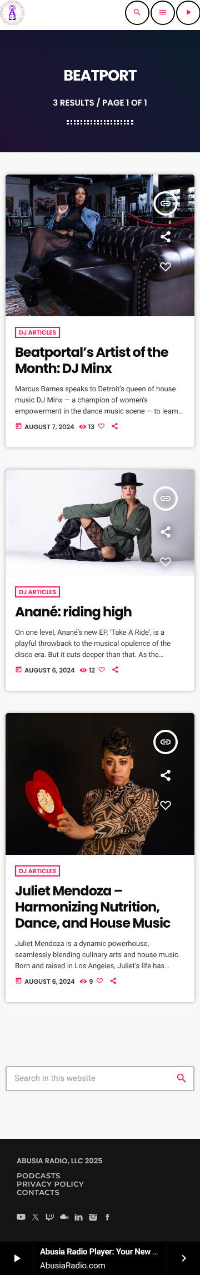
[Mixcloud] (64, 1218)
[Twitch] (50, 1218)
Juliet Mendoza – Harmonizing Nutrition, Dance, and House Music (93, 907)
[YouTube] (21, 1218)
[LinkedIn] (78, 1218)
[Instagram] (93, 1218)
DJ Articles (37, 332)
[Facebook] (107, 1218)
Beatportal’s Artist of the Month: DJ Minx (91, 360)
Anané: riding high (73, 612)
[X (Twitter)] (35, 1218)
